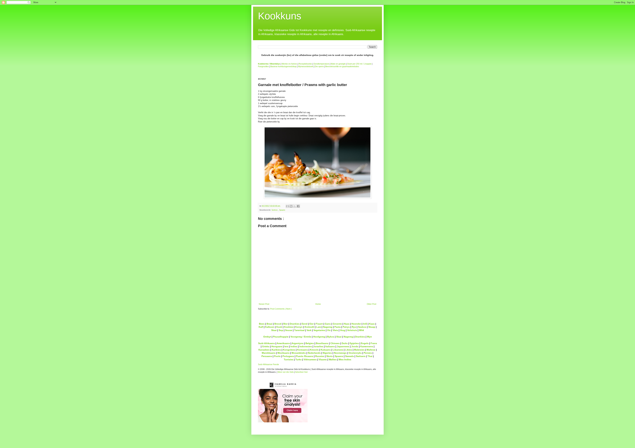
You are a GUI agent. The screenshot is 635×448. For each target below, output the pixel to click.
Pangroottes (263, 66)
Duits (345, 343)
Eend (304, 323)
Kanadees (264, 349)
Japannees (343, 346)
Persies (368, 353)
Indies (293, 346)
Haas (346, 323)
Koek (279, 327)
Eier (311, 323)
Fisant (319, 323)
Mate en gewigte (338, 64)
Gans (328, 323)
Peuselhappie (280, 336)
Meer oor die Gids (286, 372)
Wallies (333, 359)
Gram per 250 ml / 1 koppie (359, 64)
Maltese (371, 349)
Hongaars (276, 346)
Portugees (288, 356)
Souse (288, 330)
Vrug (342, 330)
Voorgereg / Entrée (300, 336)
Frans (374, 343)
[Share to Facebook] (298, 206)
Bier (285, 323)
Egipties (354, 343)
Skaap (371, 327)
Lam (318, 327)
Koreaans (302, 349)
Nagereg (327, 327)
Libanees (338, 349)
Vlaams (323, 359)
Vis (329, 330)
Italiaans (330, 346)
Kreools (314, 349)
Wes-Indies (345, 359)
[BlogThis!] (291, 206)
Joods (354, 346)
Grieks (265, 346)
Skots (329, 356)
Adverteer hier (301, 372)
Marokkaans (268, 353)
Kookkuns (279, 16)
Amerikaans (283, 343)
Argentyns (297, 343)
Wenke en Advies (289, 64)
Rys (354, 327)
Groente (337, 323)
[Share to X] (294, 206)
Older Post (371, 304)
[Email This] (287, 206)
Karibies (276, 349)
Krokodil (309, 327)
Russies (319, 356)
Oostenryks (355, 353)
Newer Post (264, 304)
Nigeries (327, 353)
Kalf (261, 327)
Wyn (369, 336)
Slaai (274, 330)
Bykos (330, 336)
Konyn (299, 327)
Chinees (335, 343)
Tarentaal (299, 330)
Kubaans (326, 349)
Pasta (337, 327)
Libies (348, 349)
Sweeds (349, 356)
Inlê (365, 323)
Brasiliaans (322, 343)
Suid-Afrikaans (266, 343)
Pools (277, 356)
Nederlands (314, 353)
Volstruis (352, 330)
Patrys (346, 327)
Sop (281, 330)
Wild (361, 330)
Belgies (309, 343)
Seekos (275, 210)
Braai (269, 323)
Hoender (356, 323)
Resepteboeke (305, 64)
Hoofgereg (319, 336)
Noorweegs (340, 353)
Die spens (319, 66)
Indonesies (305, 346)
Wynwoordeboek (305, 66)
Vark (309, 330)
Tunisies (288, 359)
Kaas (372, 323)
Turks (298, 359)
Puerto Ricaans (304, 356)
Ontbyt (267, 336)
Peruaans (266, 356)
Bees (262, 323)
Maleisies (359, 349)
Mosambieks (299, 353)
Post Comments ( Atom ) (281, 309)
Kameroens (366, 346)
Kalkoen (269, 327)
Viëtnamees (310, 359)
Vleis (335, 330)
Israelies (318, 346)
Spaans (282, 210)
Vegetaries (319, 330)
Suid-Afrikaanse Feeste (268, 364)
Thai (369, 356)
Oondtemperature (321, 64)
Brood (277, 323)
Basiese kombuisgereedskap (283, 66)
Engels (365, 343)
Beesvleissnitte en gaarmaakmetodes (342, 66)
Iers (286, 346)
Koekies (288, 327)
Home (318, 304)
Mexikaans (283, 353)
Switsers (360, 356)
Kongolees (289, 349)
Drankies (295, 323)
